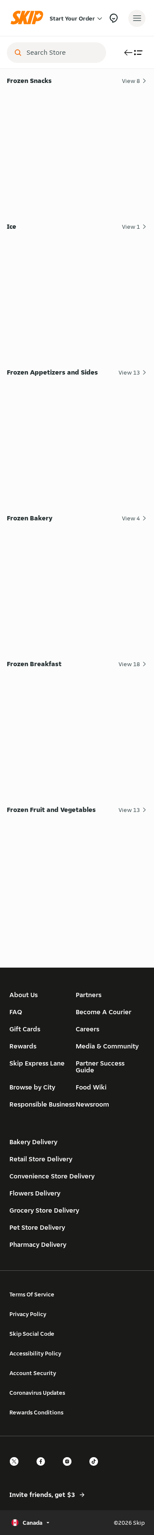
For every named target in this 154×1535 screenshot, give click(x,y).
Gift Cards (24, 1028)
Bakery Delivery (33, 1141)
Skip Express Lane (37, 1063)
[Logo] (29, 18)
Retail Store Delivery (40, 1158)
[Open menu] (136, 18)
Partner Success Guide (100, 1066)
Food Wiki (91, 1087)
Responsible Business (42, 1104)
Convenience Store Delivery (52, 1176)
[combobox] (62, 52)
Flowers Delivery (34, 1193)
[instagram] (69, 1468)
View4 (131, 518)
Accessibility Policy (35, 1353)
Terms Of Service (31, 1294)
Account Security (32, 1373)
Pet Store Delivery (37, 1227)
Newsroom (92, 1104)
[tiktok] (96, 1468)
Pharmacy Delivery (37, 1244)
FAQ (15, 1011)
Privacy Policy (27, 1314)
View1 (131, 226)
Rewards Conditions (36, 1412)
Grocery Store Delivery (44, 1210)
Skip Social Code (31, 1333)
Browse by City (32, 1087)
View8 (131, 81)
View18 (129, 664)
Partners (88, 994)
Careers (87, 1028)
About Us (23, 994)
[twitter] (16, 1468)
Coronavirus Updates (37, 1392)
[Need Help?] (113, 18)
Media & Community (107, 1046)
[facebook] (43, 1468)
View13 (129, 372)
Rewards (22, 1046)
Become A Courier (103, 1011)
